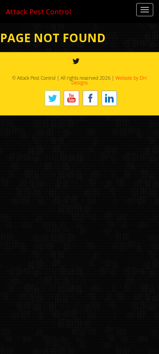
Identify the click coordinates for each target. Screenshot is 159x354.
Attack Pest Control (38, 11)
